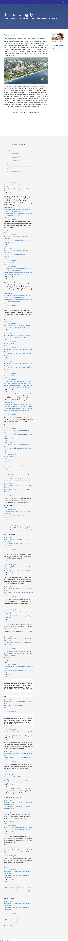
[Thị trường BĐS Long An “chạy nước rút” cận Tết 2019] (18, 568)
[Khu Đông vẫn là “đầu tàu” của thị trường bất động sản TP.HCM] (18, 613)
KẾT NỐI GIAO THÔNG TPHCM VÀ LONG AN (16, 327)
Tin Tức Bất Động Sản (14, 157)
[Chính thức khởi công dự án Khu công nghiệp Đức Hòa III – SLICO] (18, 872)
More (5, 232)
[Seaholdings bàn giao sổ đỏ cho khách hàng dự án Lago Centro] (18, 512)
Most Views (12, 165)
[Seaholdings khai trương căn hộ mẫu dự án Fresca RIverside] (18, 463)
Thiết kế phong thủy (14, 153)
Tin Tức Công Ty (18, 34)
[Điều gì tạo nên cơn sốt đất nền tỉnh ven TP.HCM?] (18, 827)
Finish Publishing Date (14, 171)
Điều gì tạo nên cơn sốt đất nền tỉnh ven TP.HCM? (17, 829)
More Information (8, 207)
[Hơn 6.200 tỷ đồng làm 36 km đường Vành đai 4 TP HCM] (18, 667)
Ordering (11, 168)
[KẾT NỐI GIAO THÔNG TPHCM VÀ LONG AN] (17, 325)
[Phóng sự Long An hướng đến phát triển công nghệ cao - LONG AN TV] (18, 237)
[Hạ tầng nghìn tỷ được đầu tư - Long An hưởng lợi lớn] (18, 732)
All (9, 150)
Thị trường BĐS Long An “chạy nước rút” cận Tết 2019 (18, 571)
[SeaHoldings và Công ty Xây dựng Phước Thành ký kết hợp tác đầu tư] (18, 778)
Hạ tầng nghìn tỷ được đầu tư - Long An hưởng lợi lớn (18, 736)
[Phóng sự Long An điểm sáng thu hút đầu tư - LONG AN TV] (18, 431)
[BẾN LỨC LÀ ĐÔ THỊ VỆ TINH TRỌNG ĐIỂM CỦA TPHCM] (18, 350)
